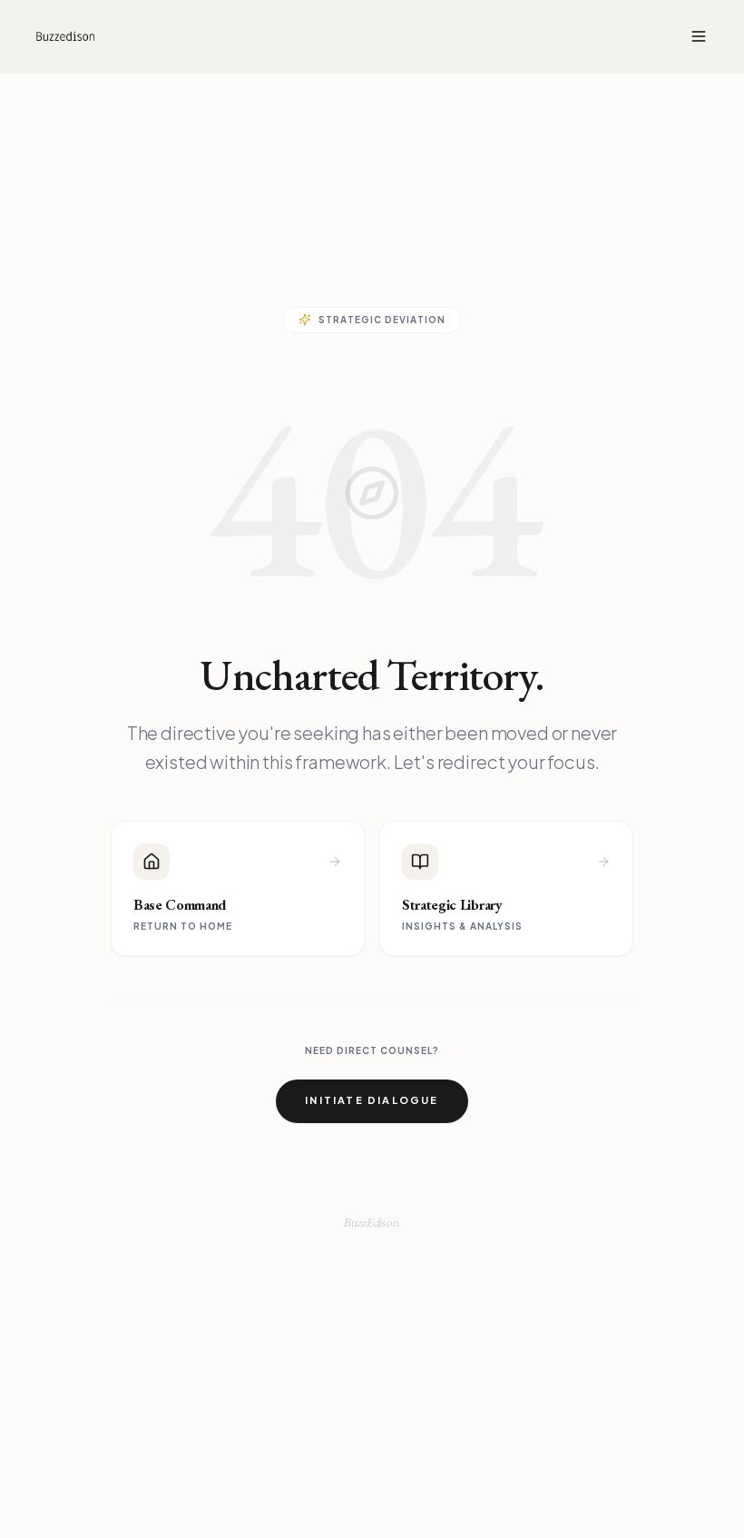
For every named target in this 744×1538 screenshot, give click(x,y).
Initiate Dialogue (371, 1100)
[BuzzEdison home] (65, 36)
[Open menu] (698, 36)
